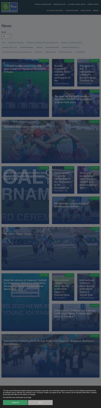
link (30, 397)
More (40, 402)
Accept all (15, 402)
